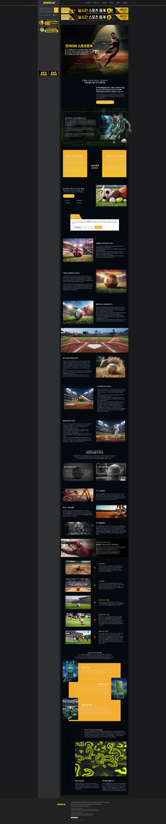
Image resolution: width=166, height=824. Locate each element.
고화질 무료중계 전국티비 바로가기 (105, 102)
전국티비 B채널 (97, 346)
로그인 (56, 10)
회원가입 (40, 15)
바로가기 (98, 227)
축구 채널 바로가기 (69, 195)
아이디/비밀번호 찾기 (46, 15)
